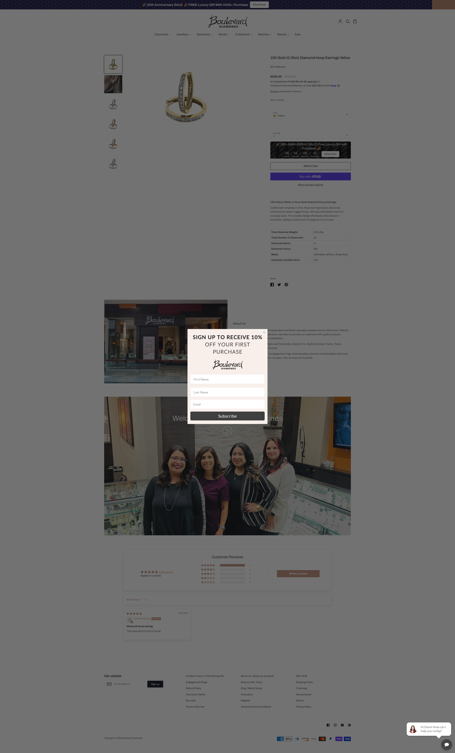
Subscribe (227, 415)
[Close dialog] (264, 332)
